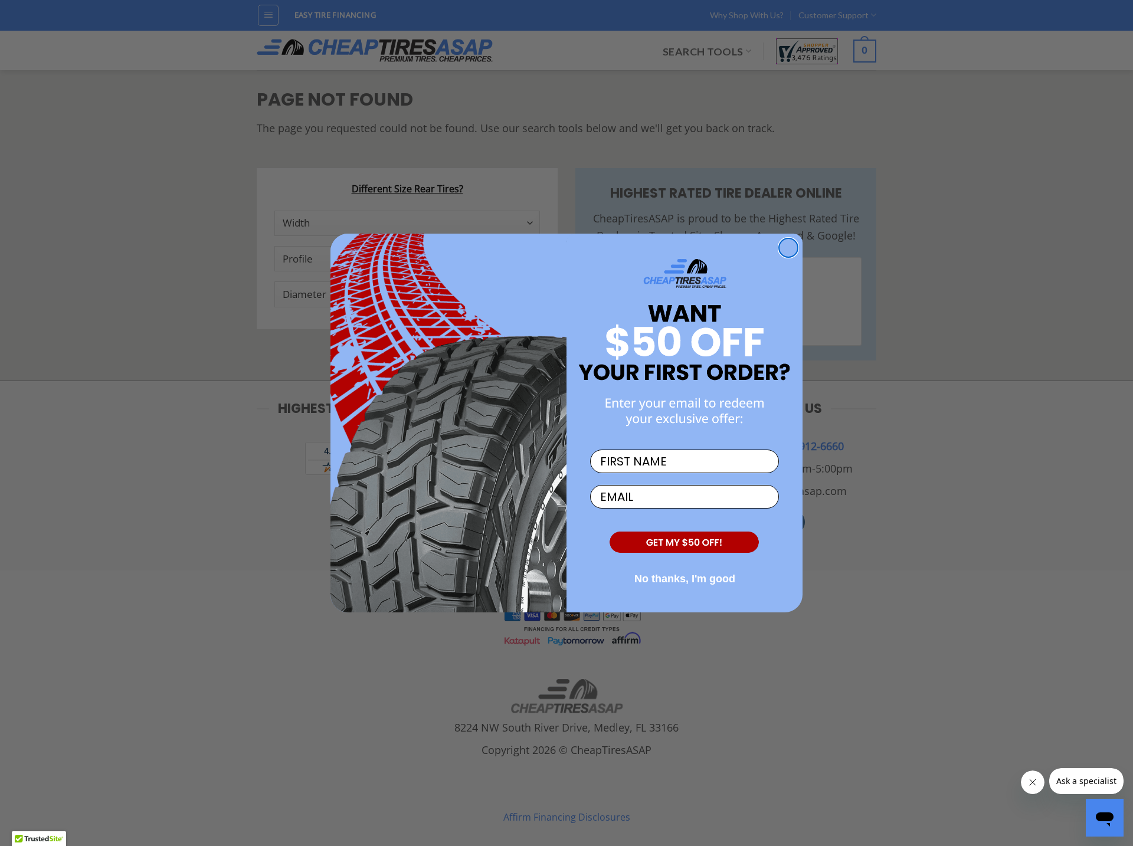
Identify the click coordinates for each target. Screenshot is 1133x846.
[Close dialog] (788, 247)
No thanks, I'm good (684, 579)
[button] (684, 543)
